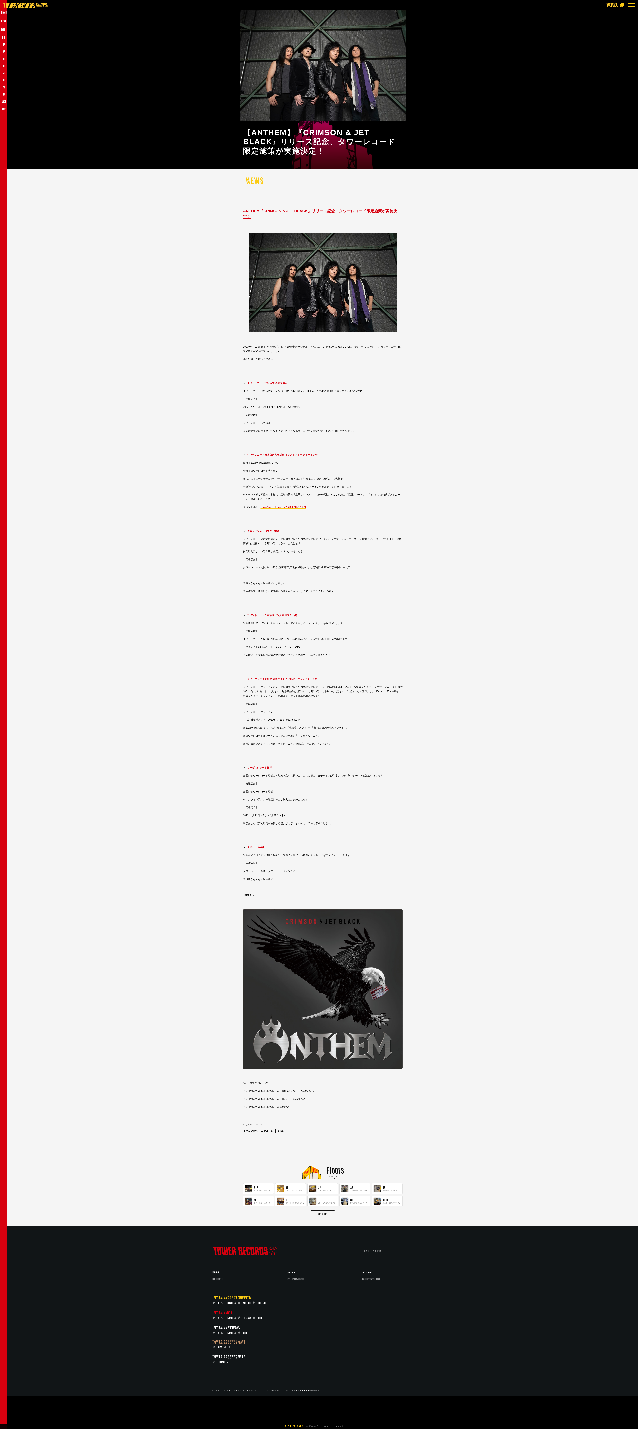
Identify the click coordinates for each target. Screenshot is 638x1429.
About (377, 1251)
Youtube (247, 1302)
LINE (281, 1131)
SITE (260, 1317)
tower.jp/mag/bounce (295, 1278)
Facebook (251, 1131)
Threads (262, 1302)
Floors (335, 1170)
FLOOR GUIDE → (323, 1213)
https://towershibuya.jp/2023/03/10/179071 (283, 507)
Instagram (231, 1302)
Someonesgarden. (307, 1390)
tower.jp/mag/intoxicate (371, 1278)
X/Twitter (267, 1131)
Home (366, 1251)
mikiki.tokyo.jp (218, 1278)
